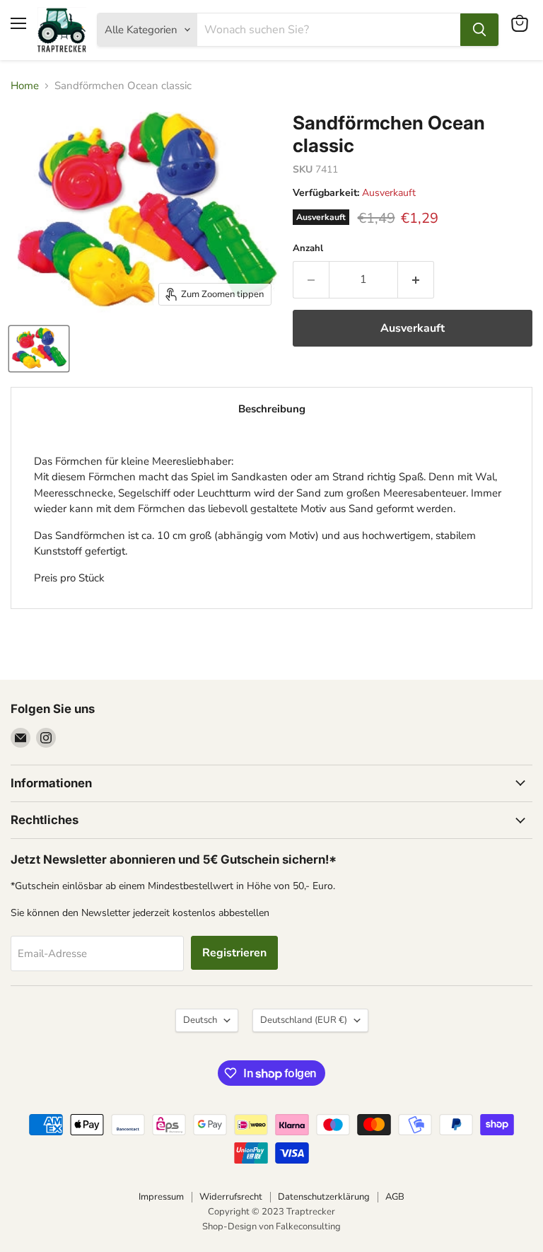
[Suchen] (479, 29)
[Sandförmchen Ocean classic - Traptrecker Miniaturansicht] (39, 348)
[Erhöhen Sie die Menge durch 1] (416, 279)
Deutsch (200, 1020)
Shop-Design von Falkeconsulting (271, 1226)
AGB (394, 1196)
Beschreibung (271, 409)
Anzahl (308, 248)
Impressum (161, 1196)
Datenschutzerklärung (324, 1196)
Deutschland (303, 1020)
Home (25, 86)
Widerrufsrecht (230, 1196)
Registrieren (234, 953)
